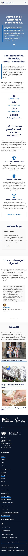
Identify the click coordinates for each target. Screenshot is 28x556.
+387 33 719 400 (6, 527)
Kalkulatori (3, 466)
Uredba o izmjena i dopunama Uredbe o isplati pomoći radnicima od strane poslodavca (12, 386)
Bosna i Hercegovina (6, 443)
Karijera (3, 478)
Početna (3, 456)
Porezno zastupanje (6, 496)
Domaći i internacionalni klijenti (9, 269)
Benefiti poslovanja (6, 469)
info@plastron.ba (6, 530)
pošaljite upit (11, 339)
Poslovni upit (4, 547)
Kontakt (3, 481)
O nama (3, 459)
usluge (9, 66)
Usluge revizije (4, 509)
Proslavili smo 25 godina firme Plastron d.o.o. (14, 360)
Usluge (3, 462)
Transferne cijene (5, 515)
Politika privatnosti (13, 547)
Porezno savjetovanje (6, 499)
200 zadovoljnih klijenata (7, 85)
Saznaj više (6, 246)
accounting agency (12, 29)
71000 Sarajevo (5, 442)
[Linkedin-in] (2, 524)
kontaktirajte (21, 339)
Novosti (3, 475)
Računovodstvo (5, 490)
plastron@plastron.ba (7, 534)
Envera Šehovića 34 (6, 440)
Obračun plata (5, 493)
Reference (3, 472)
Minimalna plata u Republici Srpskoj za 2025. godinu (13, 408)
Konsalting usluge (5, 506)
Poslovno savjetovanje (7, 502)
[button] (25, 2)
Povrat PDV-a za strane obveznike (10, 512)
